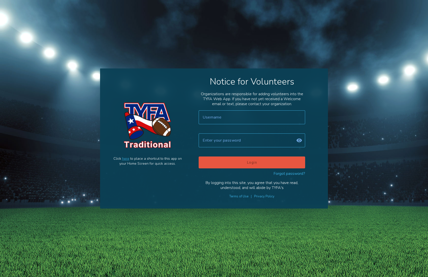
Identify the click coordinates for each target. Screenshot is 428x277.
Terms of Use (238, 196)
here (125, 158)
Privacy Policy (264, 196)
